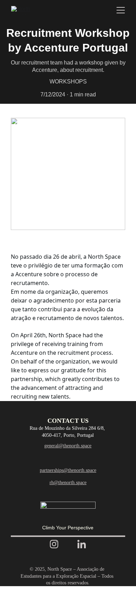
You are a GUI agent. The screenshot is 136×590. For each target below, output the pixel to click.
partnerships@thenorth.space (68, 470)
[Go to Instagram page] (54, 544)
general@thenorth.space (67, 445)
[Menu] (120, 10)
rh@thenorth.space (68, 482)
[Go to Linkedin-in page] (81, 544)
